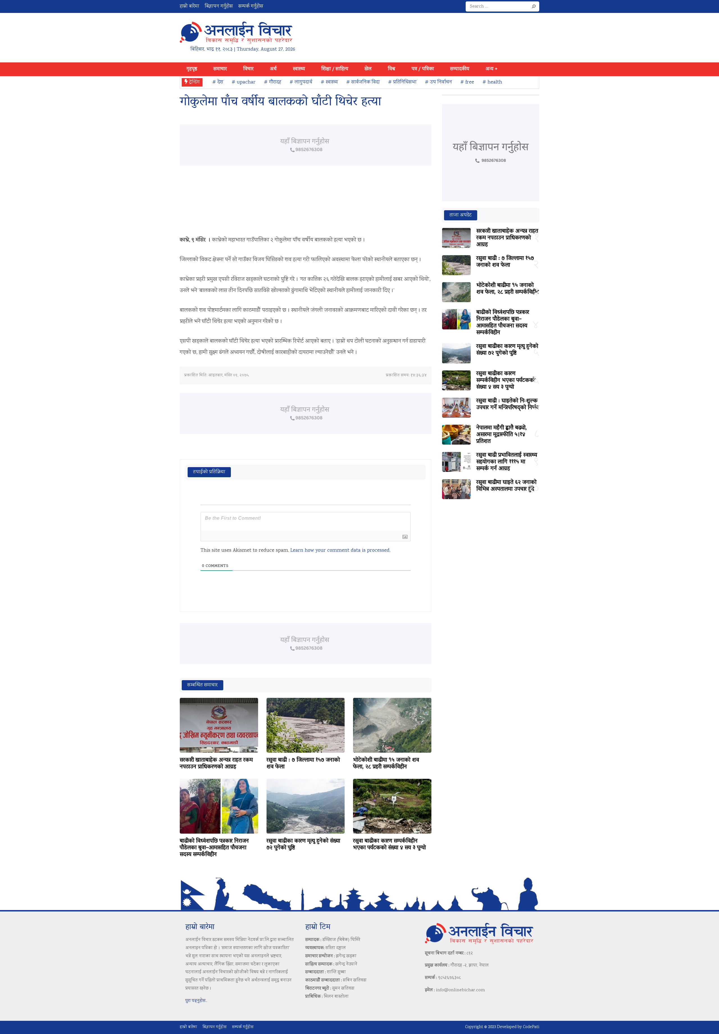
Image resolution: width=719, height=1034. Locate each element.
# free (467, 82)
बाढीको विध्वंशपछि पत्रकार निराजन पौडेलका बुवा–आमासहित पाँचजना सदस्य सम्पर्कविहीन (214, 848)
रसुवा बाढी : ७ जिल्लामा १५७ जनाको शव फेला (303, 763)
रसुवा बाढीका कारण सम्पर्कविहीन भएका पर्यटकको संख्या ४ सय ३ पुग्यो (389, 844)
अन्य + (491, 69)
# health (492, 82)
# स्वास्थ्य (329, 82)
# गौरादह (272, 82)
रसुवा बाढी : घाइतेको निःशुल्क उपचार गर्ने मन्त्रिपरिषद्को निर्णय (507, 404)
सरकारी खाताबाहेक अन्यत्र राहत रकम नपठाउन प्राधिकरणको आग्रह (216, 763)
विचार (248, 69)
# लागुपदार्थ (301, 82)
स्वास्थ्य (299, 69)
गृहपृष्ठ (191, 69)
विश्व (391, 69)
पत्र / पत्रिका (422, 69)
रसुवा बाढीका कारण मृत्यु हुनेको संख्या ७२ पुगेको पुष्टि (303, 844)
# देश (217, 82)
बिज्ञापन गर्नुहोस (219, 6)
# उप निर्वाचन (438, 82)
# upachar (244, 82)
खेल (368, 69)
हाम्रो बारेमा (189, 6)
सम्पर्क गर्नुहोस (250, 6)
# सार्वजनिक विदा (363, 82)
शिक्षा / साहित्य (334, 69)
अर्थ (273, 69)
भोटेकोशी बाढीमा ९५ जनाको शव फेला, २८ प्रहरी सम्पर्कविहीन (386, 763)
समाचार (220, 69)
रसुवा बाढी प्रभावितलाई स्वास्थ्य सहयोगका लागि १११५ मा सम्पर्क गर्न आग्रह (506, 462)
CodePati (531, 1027)
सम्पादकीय (459, 69)
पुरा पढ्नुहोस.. (196, 1001)
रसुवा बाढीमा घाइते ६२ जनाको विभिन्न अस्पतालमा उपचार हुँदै (506, 486)
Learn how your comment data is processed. (340, 550)
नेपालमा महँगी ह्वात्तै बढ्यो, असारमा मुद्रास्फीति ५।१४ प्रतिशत (501, 435)
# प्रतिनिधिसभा (402, 82)
